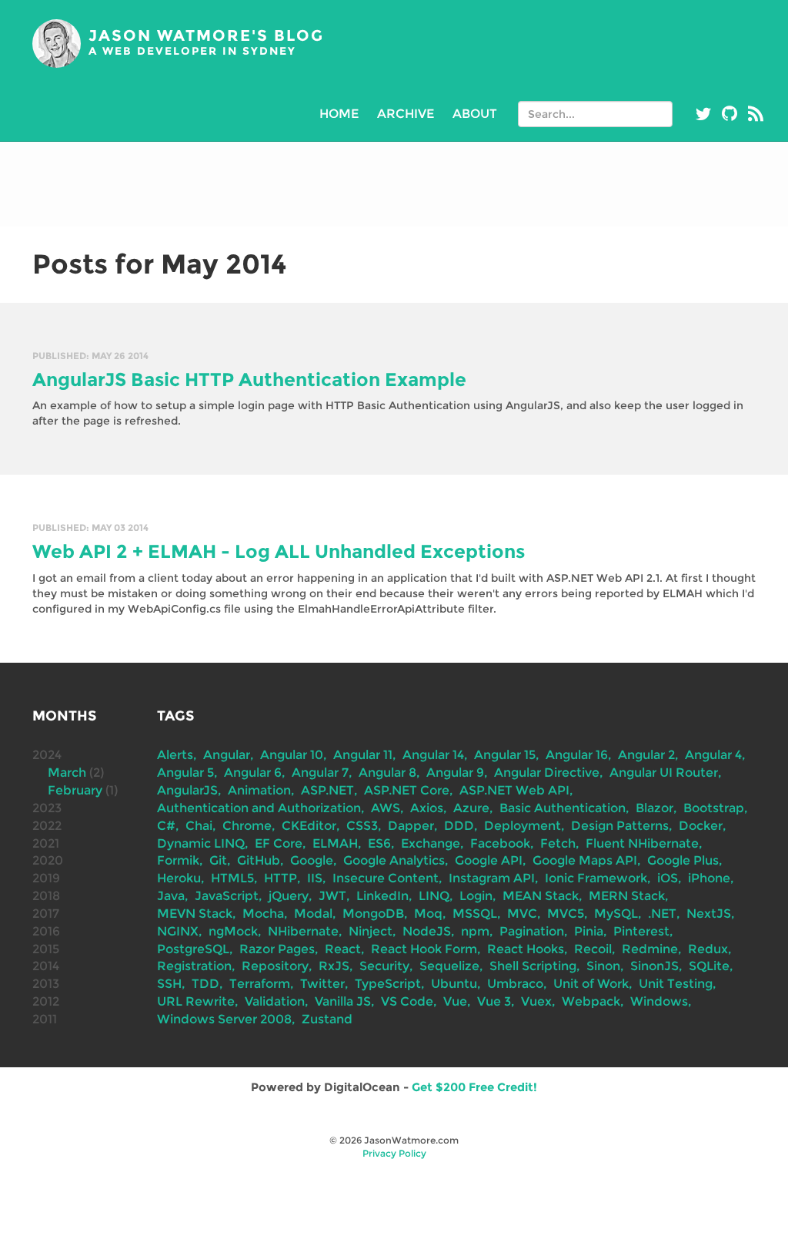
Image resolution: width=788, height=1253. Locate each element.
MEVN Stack (194, 913)
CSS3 (362, 825)
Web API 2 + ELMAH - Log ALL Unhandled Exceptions (278, 551)
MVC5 (565, 913)
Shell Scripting (532, 966)
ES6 (379, 843)
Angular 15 (505, 754)
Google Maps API (585, 860)
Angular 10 (291, 754)
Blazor (654, 808)
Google (311, 860)
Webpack (591, 1001)
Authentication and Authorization (259, 808)
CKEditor (309, 825)
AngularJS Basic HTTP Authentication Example (249, 379)
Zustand (327, 1019)
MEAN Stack (541, 896)
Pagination (531, 931)
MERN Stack (627, 896)
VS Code (407, 1001)
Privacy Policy (394, 1153)
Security (384, 966)
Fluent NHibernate (642, 843)
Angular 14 (433, 754)
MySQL (616, 913)
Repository (275, 966)
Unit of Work (591, 983)
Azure (471, 808)
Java (171, 896)
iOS (667, 878)
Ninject (370, 931)
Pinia (588, 931)
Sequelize (449, 966)
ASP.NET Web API (514, 790)
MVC (522, 913)
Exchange (430, 843)
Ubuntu (454, 983)
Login (475, 896)
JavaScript (227, 896)
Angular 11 (362, 754)
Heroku (179, 878)
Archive (405, 113)
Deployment (522, 825)
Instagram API (492, 878)
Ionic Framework (596, 878)
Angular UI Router (663, 772)
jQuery (289, 896)
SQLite (709, 966)
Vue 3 (494, 1001)
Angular (226, 754)
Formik (178, 860)
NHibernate (303, 931)
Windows (659, 1001)
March (67, 772)
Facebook (500, 843)
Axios (426, 808)
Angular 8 (387, 772)
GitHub (258, 860)
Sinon (603, 966)
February (75, 790)
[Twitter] (703, 114)
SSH (169, 983)
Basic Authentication (562, 808)
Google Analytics (394, 860)
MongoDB (373, 913)
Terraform (259, 983)
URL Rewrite (196, 1001)
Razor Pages (277, 949)
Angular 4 (713, 754)
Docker (701, 825)
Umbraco (515, 983)
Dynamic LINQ (201, 843)
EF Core (278, 843)
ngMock (233, 931)
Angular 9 (455, 772)
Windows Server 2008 (224, 1019)
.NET (662, 913)
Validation (275, 1001)
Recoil (593, 949)
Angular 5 (185, 772)
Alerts (175, 754)
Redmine (650, 949)
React (343, 949)
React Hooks (525, 949)
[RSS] (755, 114)
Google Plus (683, 860)
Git (218, 860)
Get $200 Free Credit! (474, 1087)
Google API (489, 860)
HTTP (280, 878)
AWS (385, 808)
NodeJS (426, 931)
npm (475, 931)
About (474, 113)
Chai (198, 825)
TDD (205, 983)
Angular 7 (320, 772)
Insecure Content (385, 878)
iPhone (709, 878)
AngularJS (187, 790)
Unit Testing (676, 983)
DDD (459, 825)
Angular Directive (546, 772)
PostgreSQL (193, 949)
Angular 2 (646, 754)
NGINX (178, 931)
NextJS (708, 913)
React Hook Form (424, 949)
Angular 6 (253, 772)
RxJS (334, 966)
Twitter (322, 983)
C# (166, 825)
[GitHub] (729, 114)
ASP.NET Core (406, 790)
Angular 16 (577, 754)
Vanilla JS (343, 1001)
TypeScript (388, 983)
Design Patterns (620, 825)
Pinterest (641, 931)
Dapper (411, 825)
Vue (455, 1001)
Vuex (536, 1001)
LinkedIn (382, 896)
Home (339, 113)
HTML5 (232, 878)
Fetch (558, 843)
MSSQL (474, 913)
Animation (259, 790)
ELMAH (335, 843)
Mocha (263, 913)
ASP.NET (327, 790)
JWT (332, 896)
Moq (428, 913)
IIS (314, 878)
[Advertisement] (394, 184)
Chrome (247, 825)
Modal (313, 913)
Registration (194, 966)
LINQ (434, 896)
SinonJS (654, 966)
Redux (708, 949)
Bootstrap (713, 808)
